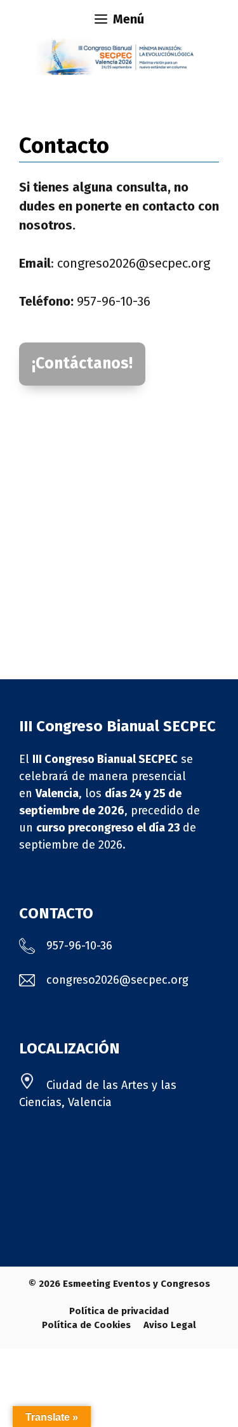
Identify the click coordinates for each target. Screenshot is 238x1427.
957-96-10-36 (113, 301)
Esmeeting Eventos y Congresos (136, 1283)
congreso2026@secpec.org (133, 263)
